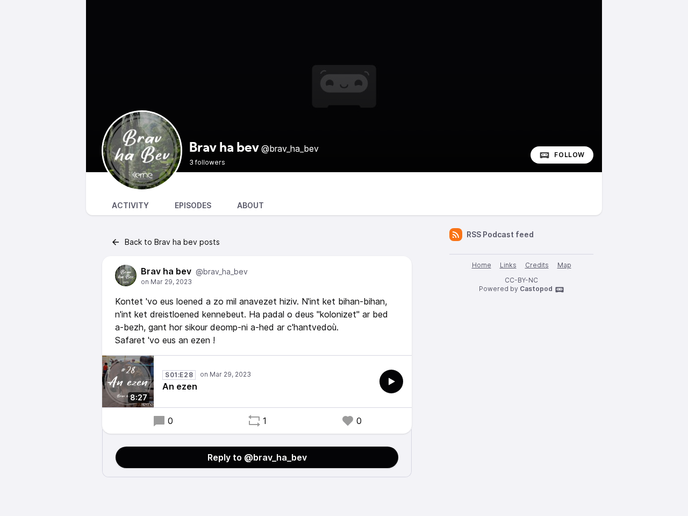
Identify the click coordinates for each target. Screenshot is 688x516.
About (250, 205)
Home (481, 265)
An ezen (179, 386)
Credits (537, 265)
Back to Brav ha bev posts (172, 241)
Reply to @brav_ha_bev (257, 457)
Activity (130, 205)
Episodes (193, 205)
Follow (569, 155)
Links (508, 265)
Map (564, 265)
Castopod (536, 289)
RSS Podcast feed (500, 234)
